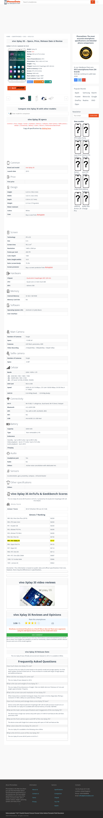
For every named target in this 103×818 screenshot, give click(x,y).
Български (61, 813)
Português (51, 813)
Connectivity (24, 125)
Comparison (58, 793)
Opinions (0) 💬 (38, 82)
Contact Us (35, 793)
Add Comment (37, 635)
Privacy (34, 802)
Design (20, 124)
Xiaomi (94, 93)
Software (45, 124)
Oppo (77, 104)
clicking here (46, 128)
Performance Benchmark (52, 125)
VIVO (93, 100)
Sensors (41, 125)
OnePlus (78, 100)
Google (94, 96)
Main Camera (53, 124)
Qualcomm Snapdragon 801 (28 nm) (39, 278)
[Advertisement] (51, 19)
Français (32, 813)
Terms (34, 797)
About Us (35, 789)
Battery (31, 125)
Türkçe (41, 813)
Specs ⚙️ (30, 82)
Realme (85, 100)
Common (10, 124)
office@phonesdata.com (86, 796)
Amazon (41, 214)
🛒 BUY (12, 88)
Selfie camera (62, 124)
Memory (39, 124)
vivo (33, 52)
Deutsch (27, 813)
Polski (55, 813)
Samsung (86, 93)
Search (56, 806)
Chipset (56, 797)
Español (22, 813)
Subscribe (93, 115)
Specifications (58, 789)
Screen (26, 124)
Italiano (46, 813)
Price (15, 124)
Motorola (86, 96)
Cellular (16, 125)
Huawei (77, 96)
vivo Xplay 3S (30, 167)
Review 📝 (48, 82)
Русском (37, 813)
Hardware (32, 124)
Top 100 (56, 802)
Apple (77, 93)
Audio (36, 125)
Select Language (10, 813)
